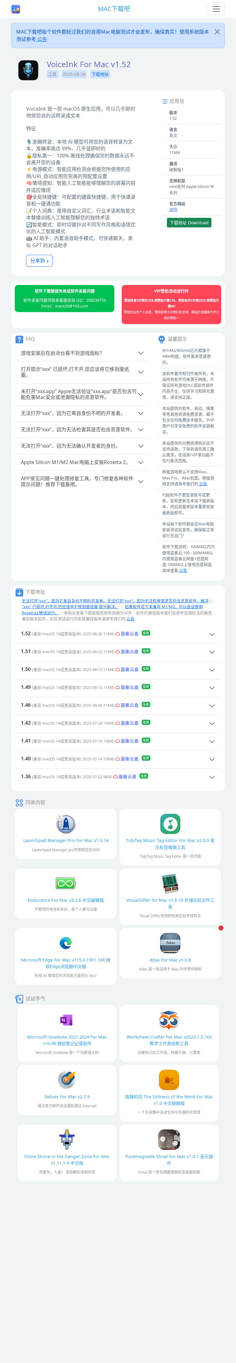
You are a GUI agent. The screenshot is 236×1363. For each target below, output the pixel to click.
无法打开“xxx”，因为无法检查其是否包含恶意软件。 (78, 429)
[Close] (217, 31)
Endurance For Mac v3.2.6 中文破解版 (66, 900)
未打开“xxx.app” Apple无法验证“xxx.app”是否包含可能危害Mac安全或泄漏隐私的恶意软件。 (79, 394)
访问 (173, 209)
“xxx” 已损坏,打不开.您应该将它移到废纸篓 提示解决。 (70, 606)
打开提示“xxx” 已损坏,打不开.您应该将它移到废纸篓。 (75, 372)
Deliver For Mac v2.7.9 (67, 1097)
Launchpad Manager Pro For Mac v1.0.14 (65, 840)
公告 (41, 39)
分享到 (38, 260)
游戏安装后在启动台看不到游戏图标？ (62, 353)
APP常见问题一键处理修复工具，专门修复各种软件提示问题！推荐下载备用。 (77, 481)
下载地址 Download (189, 223)
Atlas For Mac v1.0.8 (170, 960)
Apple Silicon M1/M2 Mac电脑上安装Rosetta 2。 (76, 462)
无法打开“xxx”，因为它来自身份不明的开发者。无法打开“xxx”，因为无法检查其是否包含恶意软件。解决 (115, 601)
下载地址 (100, 74)
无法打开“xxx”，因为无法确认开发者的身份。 (70, 445)
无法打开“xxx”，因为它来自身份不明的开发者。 (73, 413)
